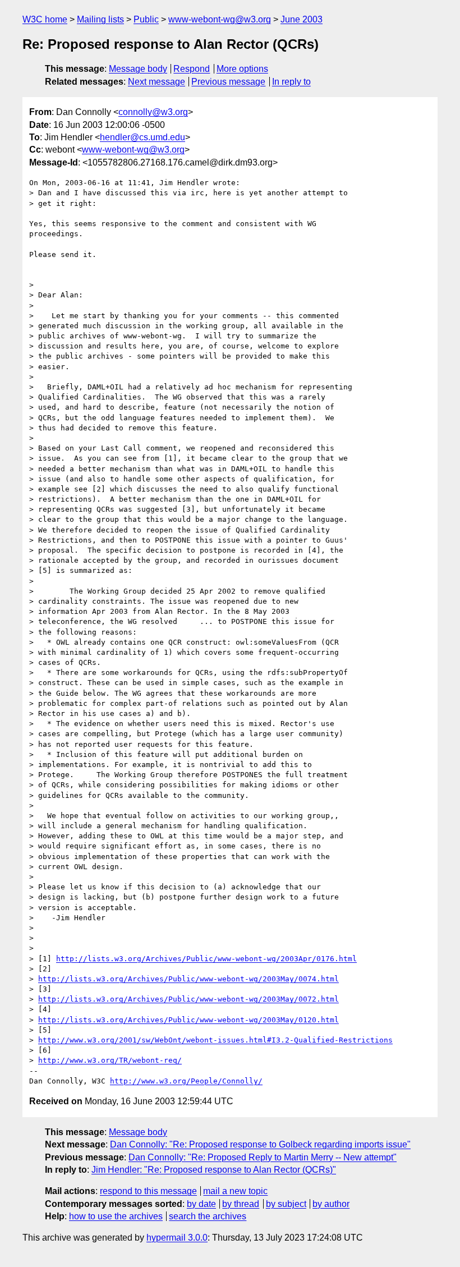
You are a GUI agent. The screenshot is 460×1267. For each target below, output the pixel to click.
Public (146, 19)
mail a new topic (235, 1191)
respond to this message (148, 1191)
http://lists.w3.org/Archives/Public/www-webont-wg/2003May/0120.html (188, 1020)
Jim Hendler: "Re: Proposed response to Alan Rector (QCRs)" (213, 1169)
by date (201, 1204)
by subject (286, 1204)
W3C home (44, 19)
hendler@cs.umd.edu (142, 137)
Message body (138, 69)
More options (242, 69)
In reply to (291, 81)
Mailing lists (100, 19)
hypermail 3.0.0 (177, 1237)
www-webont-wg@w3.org (219, 19)
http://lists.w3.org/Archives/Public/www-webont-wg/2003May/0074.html (188, 979)
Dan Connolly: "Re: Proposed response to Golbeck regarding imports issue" (260, 1144)
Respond (191, 69)
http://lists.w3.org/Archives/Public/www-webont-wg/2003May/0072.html (188, 999)
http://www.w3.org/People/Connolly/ (186, 1081)
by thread (240, 1204)
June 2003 (301, 19)
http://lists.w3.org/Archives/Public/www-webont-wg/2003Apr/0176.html (206, 958)
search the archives (207, 1216)
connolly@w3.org (153, 112)
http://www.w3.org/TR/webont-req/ (110, 1060)
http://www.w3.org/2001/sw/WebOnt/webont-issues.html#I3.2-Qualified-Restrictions (215, 1040)
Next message (156, 81)
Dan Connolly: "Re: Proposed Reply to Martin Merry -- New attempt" (262, 1157)
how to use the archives (116, 1216)
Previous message (228, 81)
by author (330, 1204)
